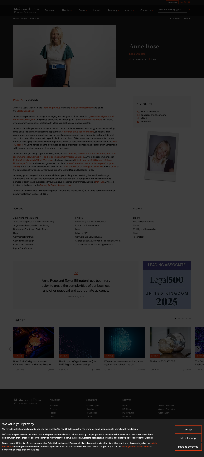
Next (186, 18)
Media (136, 225)
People (82, 10)
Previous (176, 18)
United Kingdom (93, 405)
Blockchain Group (25, 110)
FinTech (79, 217)
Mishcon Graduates (166, 409)
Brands (16, 233)
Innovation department (82, 107)
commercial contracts (91, 119)
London (90, 409)
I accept (188, 429)
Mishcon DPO (81, 233)
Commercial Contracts (23, 236)
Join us (128, 10)
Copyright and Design (23, 240)
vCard (144, 118)
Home (16, 18)
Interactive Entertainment (87, 225)
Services (49, 10)
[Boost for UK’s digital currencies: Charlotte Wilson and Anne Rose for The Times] (33, 342)
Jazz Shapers (164, 412)
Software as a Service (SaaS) (88, 236)
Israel (77, 229)
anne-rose (146, 121)
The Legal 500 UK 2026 (162, 361)
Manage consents (188, 446)
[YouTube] (189, 2)
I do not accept (188, 438)
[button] (17, 285)
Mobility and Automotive (144, 229)
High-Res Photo (139, 59)
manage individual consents (136, 446)
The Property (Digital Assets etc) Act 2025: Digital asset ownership (78, 363)
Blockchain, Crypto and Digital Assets (30, 229)
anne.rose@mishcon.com (153, 115)
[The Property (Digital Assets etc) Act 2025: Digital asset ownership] (79, 342)
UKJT (113, 166)
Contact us (145, 10)
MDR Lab (99, 181)
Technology (138, 236)
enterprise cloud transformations (78, 131)
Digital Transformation (23, 248)
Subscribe (172, 2)
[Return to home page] (26, 10)
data (33, 119)
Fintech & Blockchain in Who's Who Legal (33, 160)
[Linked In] (181, 2)
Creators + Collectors (23, 244)
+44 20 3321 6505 (150, 111)
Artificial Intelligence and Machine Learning (33, 221)
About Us (54, 405)
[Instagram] (185, 2)
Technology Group (51, 107)
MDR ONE (127, 416)
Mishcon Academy (166, 405)
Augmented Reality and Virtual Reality (31, 225)
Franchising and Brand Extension (90, 221)
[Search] (189, 10)
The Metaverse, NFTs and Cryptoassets (94, 244)
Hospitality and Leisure (143, 221)
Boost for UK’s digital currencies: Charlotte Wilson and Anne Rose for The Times (32, 364)
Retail (135, 233)
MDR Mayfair (128, 412)
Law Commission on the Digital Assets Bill (82, 166)
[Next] (197, 349)
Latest (96, 10)
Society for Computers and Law (55, 185)
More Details (32, 100)
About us (66, 10)
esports (136, 217)
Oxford (90, 416)
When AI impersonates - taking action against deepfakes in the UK (124, 363)
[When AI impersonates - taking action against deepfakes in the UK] (124, 342)
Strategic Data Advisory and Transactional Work (97, 240)
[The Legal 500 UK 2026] (170, 342)
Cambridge (92, 412)
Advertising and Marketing (25, 217)
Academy (112, 10)
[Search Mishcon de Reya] (174, 10)
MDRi (124, 405)
